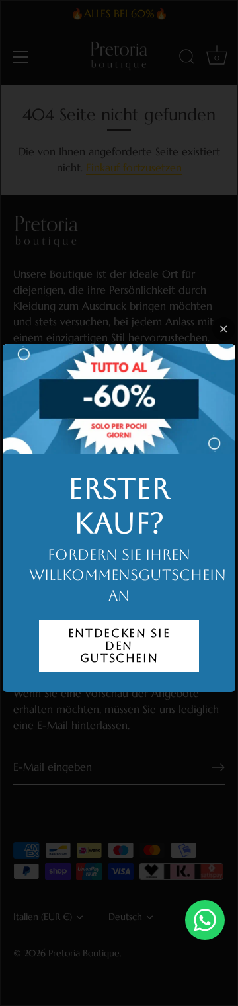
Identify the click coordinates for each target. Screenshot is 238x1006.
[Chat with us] (205, 920)
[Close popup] (223, 329)
